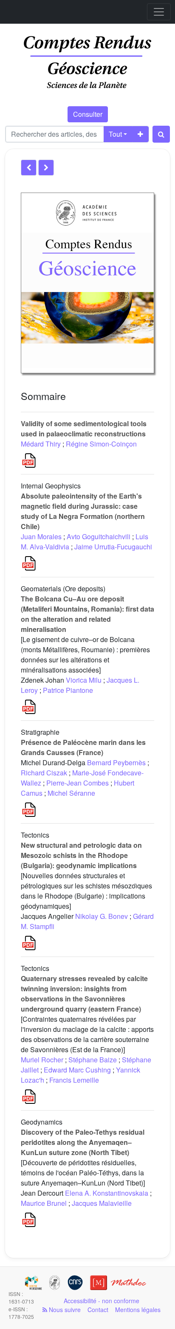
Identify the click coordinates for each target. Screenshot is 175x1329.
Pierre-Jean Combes (77, 783)
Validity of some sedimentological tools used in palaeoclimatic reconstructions (84, 428)
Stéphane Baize (92, 1059)
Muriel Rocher (42, 1059)
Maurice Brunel (44, 1203)
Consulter (87, 114)
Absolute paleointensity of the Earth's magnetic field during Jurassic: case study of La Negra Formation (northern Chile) (83, 511)
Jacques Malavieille (102, 1203)
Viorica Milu (84, 680)
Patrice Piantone (68, 690)
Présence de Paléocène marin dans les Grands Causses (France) (83, 747)
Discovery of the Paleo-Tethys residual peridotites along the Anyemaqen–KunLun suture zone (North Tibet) (82, 1142)
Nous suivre (64, 1309)
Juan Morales (41, 536)
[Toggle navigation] (159, 11)
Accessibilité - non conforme (101, 1300)
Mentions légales (138, 1309)
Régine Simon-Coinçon (101, 444)
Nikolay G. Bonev (101, 916)
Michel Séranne (71, 793)
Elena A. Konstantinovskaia (106, 1193)
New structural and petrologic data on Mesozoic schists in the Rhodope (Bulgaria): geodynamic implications (81, 855)
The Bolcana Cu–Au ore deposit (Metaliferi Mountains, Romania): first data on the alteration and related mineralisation (87, 614)
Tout (115, 134)
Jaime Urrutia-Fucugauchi (113, 546)
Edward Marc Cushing (77, 1070)
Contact (98, 1309)
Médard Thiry (41, 444)
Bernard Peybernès (116, 762)
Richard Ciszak (44, 773)
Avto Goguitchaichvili (98, 536)
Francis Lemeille (74, 1080)
